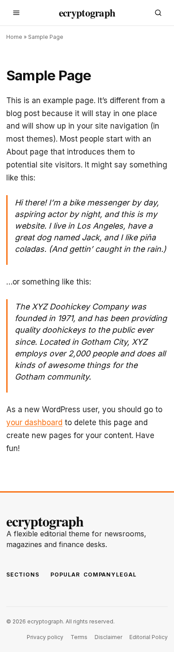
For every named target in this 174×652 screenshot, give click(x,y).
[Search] (158, 13)
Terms (78, 637)
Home (14, 36)
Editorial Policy (148, 637)
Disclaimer (108, 637)
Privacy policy (45, 637)
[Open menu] (16, 13)
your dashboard (34, 422)
